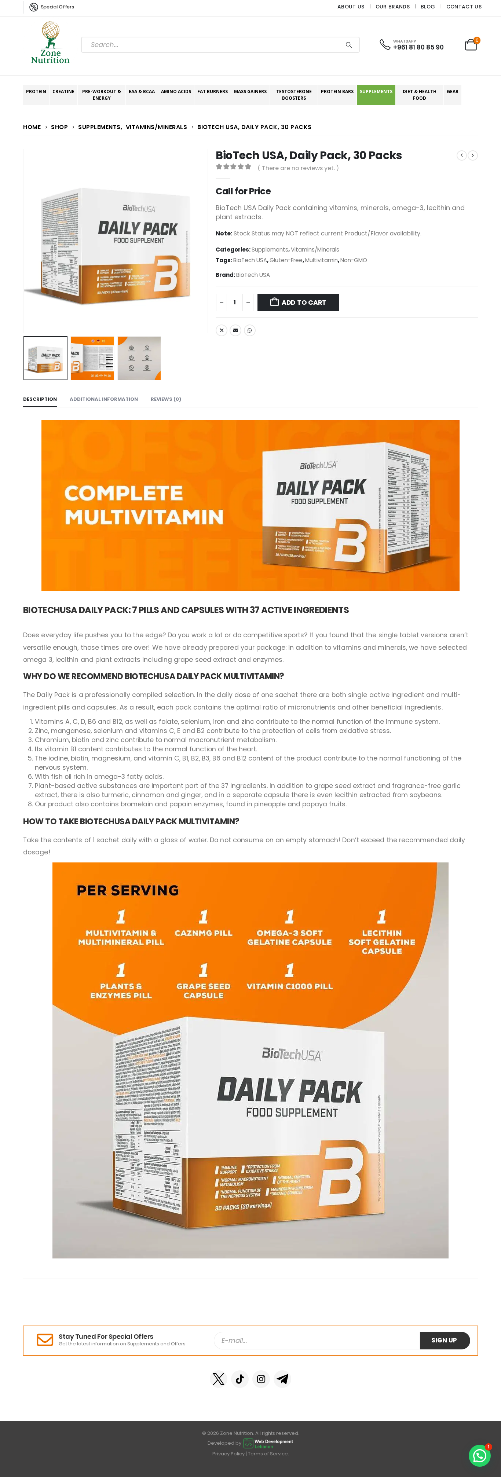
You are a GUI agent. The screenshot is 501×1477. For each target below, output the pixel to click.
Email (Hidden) (235, 330)
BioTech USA (250, 260)
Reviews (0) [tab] (166, 399)
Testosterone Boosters (294, 94)
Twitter (221, 330)
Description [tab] (40, 399)
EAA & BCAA (142, 91)
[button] (24, 241)
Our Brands (393, 6)
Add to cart (304, 302)
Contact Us (464, 6)
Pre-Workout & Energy (101, 94)
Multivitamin (321, 260)
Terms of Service (268, 1453)
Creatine (63, 91)
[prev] (462, 155)
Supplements (376, 91)
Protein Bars (337, 91)
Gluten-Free (286, 260)
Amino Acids (176, 91)
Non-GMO (353, 260)
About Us (351, 6)
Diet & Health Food (419, 94)
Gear (452, 91)
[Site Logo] (50, 44)
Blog (428, 6)
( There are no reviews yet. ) (298, 168)
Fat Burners (212, 91)
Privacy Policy (228, 1453)
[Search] (349, 44)
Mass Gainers (250, 91)
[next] (473, 155)
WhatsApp (250, 330)
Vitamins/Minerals (315, 249)
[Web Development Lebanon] (268, 1443)
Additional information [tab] (104, 399)
